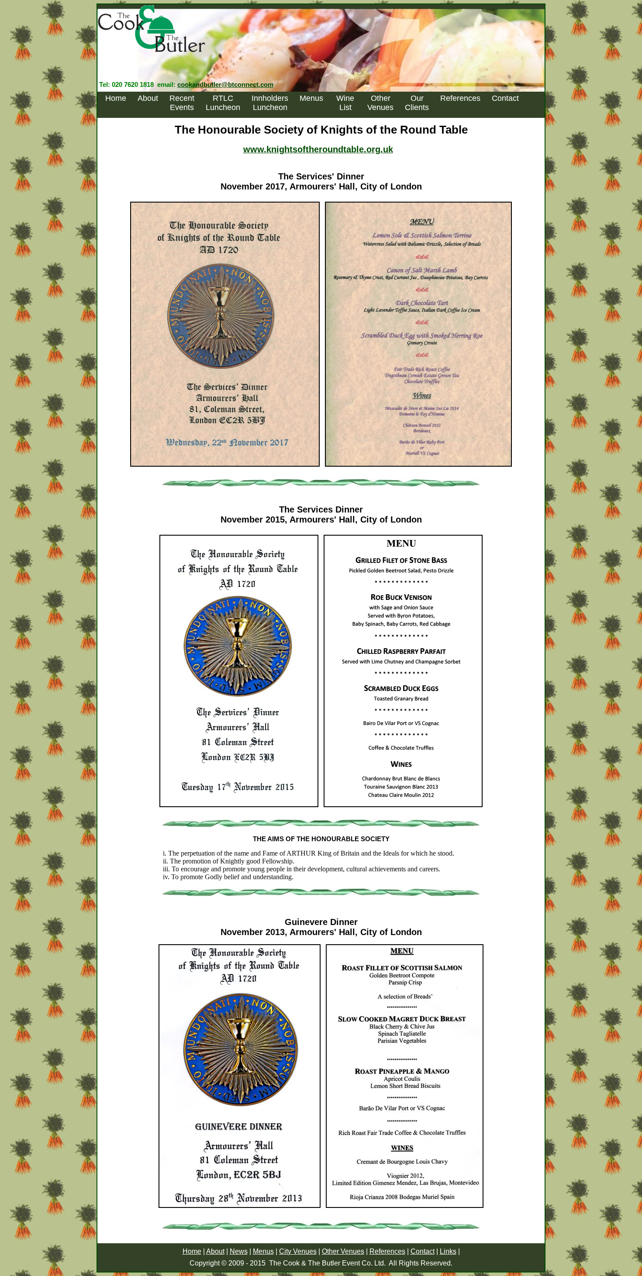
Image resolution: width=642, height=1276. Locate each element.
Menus (311, 98)
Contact (505, 98)
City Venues (298, 1251)
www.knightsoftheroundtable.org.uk (318, 149)
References (460, 98)
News (239, 1251)
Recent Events (181, 103)
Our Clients (417, 103)
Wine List (345, 103)
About (148, 98)
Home (115, 98)
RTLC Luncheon (223, 103)
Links (448, 1251)
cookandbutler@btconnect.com (225, 84)
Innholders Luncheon (270, 103)
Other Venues (380, 103)
